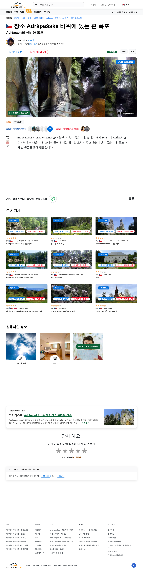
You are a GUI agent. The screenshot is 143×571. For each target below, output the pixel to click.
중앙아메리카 (40, 553)
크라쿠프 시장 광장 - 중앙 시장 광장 (119, 546)
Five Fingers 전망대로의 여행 (60, 537)
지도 (113, 12)
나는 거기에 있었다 (15, 52)
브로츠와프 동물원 (114, 541)
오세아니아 (39, 545)
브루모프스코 (34, 240)
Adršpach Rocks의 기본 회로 (108, 244)
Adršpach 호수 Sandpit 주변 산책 (20, 277)
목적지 (9, 12)
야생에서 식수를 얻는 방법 (88, 530)
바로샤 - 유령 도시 (56, 553)
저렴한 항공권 (122, 12)
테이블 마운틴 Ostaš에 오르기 (63, 311)
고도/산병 (82, 549)
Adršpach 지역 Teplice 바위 (22, 240)
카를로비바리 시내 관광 (58, 534)
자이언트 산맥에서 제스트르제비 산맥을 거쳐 (24, 311)
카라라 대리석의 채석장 (58, 545)
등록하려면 (111, 5)
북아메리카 (39, 549)
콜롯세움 (111, 534)
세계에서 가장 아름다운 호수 (16, 537)
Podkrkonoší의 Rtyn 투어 (106, 311)
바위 (97, 277)
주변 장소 (48, 12)
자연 (124, 51)
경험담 (29, 12)
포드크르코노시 (108, 308)
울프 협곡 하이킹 (57, 244)
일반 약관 (36, 565)
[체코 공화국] (11, 241)
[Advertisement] (77, 172)
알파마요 (111, 530)
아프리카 (38, 530)
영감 (22, 12)
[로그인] (53, 199)
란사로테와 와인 (84, 537)
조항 (16, 12)
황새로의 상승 (56, 277)
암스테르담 (112, 537)
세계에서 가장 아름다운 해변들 (17, 549)
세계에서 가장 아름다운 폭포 (16, 541)
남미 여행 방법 (84, 534)
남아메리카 (39, 541)
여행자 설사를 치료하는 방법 (89, 545)
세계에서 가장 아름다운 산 (15, 534)
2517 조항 (33, 44)
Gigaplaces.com (18, 5)
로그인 (103, 5)
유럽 (7, 240)
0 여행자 (77, 457)
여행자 (93, 5)
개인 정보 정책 (46, 565)
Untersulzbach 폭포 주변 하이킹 (61, 530)
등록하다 (45, 476)
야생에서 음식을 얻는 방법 (88, 541)
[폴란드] (16, 308)
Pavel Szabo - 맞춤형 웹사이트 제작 (65, 565)
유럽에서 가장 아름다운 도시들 (17, 545)
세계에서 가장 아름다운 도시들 (17, 530)
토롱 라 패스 (112, 551)
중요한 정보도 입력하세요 (88, 346)
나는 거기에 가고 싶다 (37, 52)
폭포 (132, 51)
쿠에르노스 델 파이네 (115, 555)
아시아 (37, 534)
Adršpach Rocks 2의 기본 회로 (19, 244)
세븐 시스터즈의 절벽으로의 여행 (61, 541)
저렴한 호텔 (133, 12)
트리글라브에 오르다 (57, 549)
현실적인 (38, 12)
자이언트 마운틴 (23, 308)
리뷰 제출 (112, 52)
